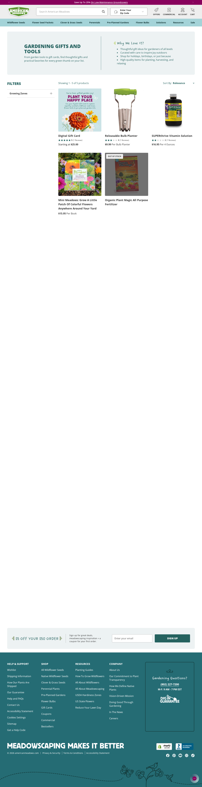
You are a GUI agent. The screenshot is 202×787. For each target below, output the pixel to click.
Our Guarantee (15, 692)
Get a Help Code (16, 730)
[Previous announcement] (9, 2)
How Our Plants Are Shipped (18, 684)
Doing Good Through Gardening (121, 704)
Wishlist (11, 670)
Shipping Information (19, 676)
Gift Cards (46, 707)
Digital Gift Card (69, 136)
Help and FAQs (15, 698)
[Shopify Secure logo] (164, 746)
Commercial (48, 720)
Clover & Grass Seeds (53, 682)
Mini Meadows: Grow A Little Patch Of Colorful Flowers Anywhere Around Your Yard (77, 204)
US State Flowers (84, 701)
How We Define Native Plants (121, 687)
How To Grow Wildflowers (89, 676)
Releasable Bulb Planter (121, 136)
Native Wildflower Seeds (54, 676)
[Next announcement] (193, 2)
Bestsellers (47, 726)
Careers (113, 718)
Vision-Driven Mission (121, 696)
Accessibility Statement (20, 711)
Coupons (46, 714)
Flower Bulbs (48, 701)
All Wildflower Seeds (52, 670)
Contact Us (13, 705)
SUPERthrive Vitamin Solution (172, 136)
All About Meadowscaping (89, 688)
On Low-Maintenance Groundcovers (109, 2)
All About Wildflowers (87, 682)
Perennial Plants (50, 688)
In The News (116, 712)
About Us (114, 670)
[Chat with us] (194, 778)
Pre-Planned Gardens (53, 695)
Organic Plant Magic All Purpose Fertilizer (126, 202)
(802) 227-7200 (170, 684)
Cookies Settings (16, 717)
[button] (192, 12)
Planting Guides (84, 670)
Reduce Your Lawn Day (88, 707)
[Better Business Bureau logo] (185, 746)
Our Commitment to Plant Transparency (124, 678)
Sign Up (172, 638)
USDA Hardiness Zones (88, 695)
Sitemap (11, 723)
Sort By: (167, 83)
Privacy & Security (51, 753)
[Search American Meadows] (103, 11)
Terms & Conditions (73, 753)
